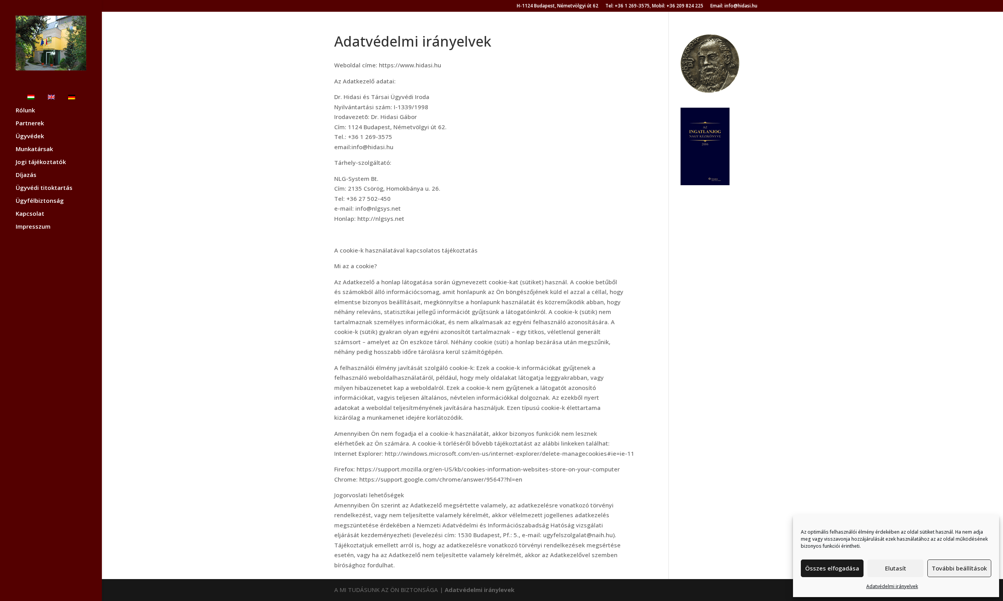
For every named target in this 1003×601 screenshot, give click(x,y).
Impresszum (33, 227)
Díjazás (26, 175)
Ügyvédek (30, 136)
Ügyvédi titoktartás (44, 188)
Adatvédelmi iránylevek (479, 590)
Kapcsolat (30, 214)
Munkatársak (34, 149)
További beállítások (959, 568)
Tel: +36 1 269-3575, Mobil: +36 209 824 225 (654, 6)
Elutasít (895, 568)
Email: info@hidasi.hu (733, 6)
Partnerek (30, 123)
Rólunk (25, 110)
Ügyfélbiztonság (40, 201)
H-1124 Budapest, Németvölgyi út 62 (557, 6)
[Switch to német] (79, 100)
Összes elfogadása (832, 568)
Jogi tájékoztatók (41, 162)
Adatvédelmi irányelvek (892, 586)
